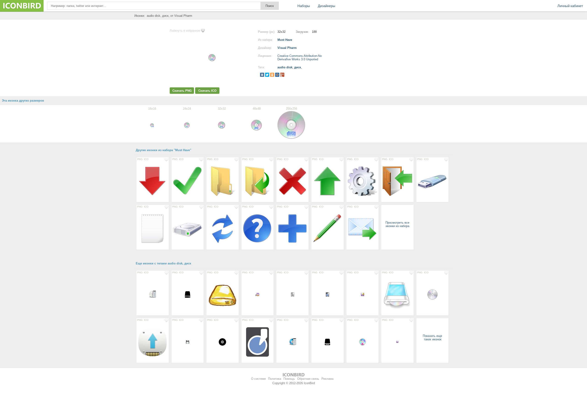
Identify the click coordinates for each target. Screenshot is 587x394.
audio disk (284, 67)
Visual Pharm (287, 48)
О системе (258, 378)
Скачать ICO (207, 90)
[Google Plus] (282, 75)
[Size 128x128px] (152, 342)
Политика (274, 378)
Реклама (327, 378)
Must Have (284, 40)
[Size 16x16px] (257, 294)
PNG (140, 159)
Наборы (303, 6)
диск (297, 67)
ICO (146, 159)
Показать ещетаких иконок (432, 337)
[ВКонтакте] (262, 75)
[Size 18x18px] (292, 294)
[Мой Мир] (277, 75)
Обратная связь (308, 378)
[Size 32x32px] (152, 294)
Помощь (289, 378)
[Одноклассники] (272, 75)
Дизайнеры (326, 6)
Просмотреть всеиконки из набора (397, 224)
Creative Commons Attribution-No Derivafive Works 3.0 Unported (299, 57)
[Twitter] (267, 75)
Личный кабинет (570, 6)
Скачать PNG (182, 90)
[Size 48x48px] (432, 294)
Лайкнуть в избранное (185, 30)
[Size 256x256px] (152, 181)
